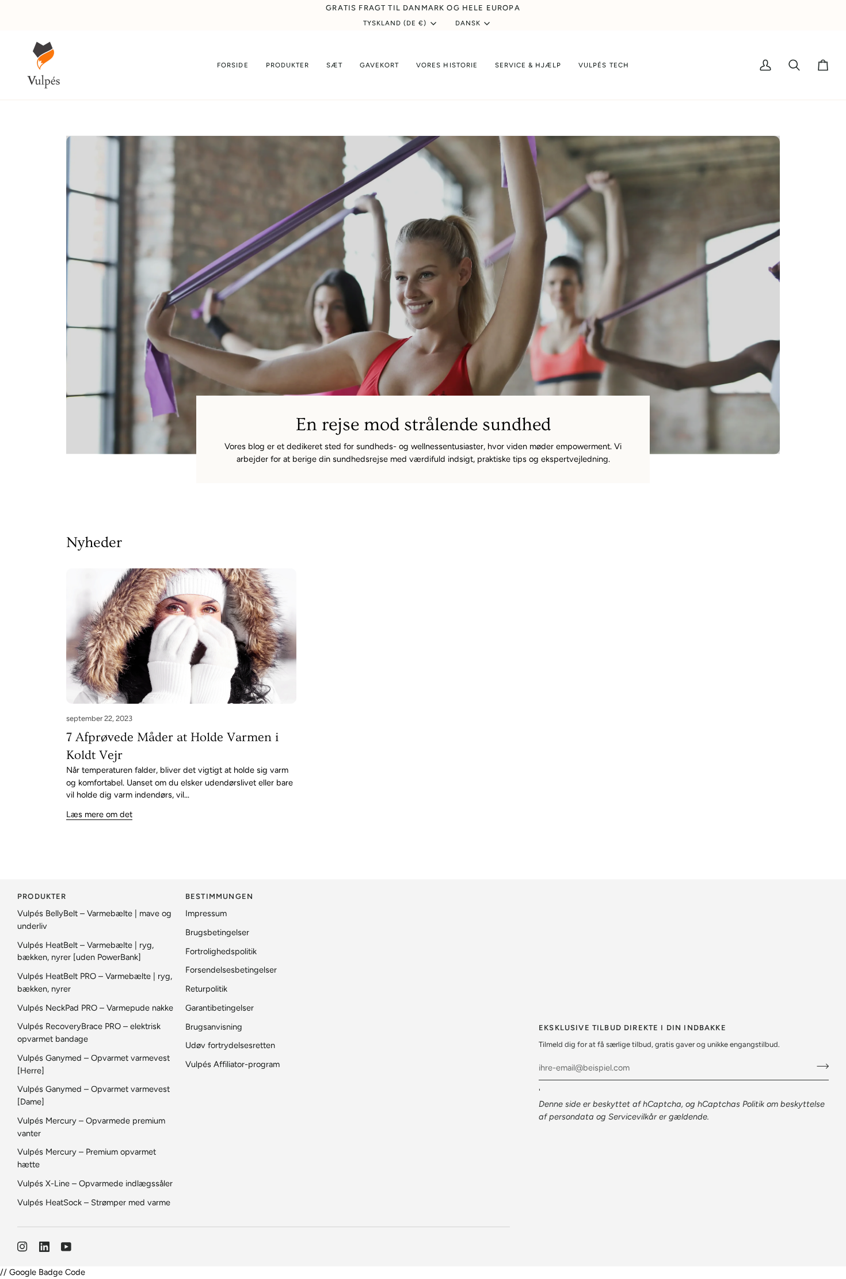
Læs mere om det (99, 814)
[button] (287, 65)
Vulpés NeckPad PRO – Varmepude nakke (95, 1008)
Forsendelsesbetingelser (231, 970)
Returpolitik (206, 989)
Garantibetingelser (219, 1008)
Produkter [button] (42, 896)
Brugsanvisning (213, 1027)
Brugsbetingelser (217, 932)
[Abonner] (819, 1066)
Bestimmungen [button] (219, 896)
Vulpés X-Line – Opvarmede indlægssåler (95, 1183)
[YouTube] (66, 1247)
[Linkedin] (44, 1247)
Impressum (206, 913)
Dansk (468, 23)
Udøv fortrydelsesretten (230, 1045)
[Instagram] (22, 1247)
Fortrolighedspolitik (221, 951)
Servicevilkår (632, 1116)
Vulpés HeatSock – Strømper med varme (93, 1202)
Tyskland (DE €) (395, 23)
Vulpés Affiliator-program (232, 1064)
